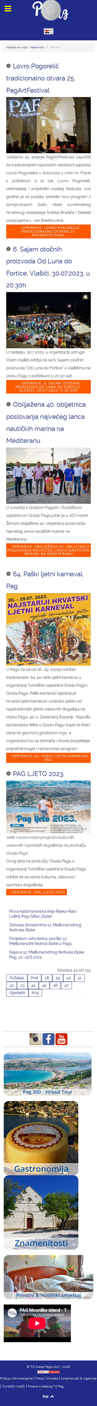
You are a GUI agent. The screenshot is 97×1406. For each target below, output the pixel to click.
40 (68, 978)
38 (47, 978)
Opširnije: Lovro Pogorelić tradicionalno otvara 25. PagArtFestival (50, 231)
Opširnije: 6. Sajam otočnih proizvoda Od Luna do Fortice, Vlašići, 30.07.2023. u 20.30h (48, 386)
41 (80, 978)
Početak (16, 978)
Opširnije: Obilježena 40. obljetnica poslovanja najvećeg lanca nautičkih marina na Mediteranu (48, 550)
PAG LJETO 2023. (38, 774)
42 (11, 985)
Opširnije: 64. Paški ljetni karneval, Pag (50, 758)
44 (33, 985)
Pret (34, 978)
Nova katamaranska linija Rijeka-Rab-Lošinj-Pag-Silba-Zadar (43, 914)
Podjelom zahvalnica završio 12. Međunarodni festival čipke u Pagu (40, 941)
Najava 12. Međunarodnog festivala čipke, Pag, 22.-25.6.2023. (47, 954)
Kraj (35, 992)
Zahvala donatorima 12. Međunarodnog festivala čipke (45, 927)
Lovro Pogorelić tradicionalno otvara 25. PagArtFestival (40, 78)
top (46, 1396)
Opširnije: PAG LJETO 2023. (38, 892)
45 (44, 985)
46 (55, 985)
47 (66, 985)
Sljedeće (17, 992)
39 (57, 978)
